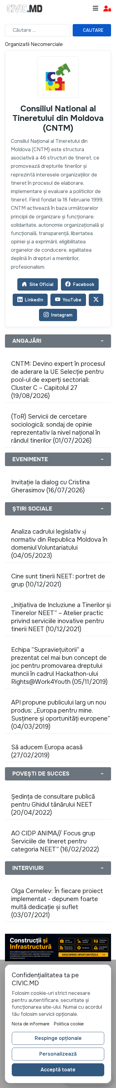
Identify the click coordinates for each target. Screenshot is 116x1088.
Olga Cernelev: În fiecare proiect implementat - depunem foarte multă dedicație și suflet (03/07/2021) (57, 903)
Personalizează (58, 1054)
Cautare (93, 30)
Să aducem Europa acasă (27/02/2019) (47, 751)
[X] (96, 300)
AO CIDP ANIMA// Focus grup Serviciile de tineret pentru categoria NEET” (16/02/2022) (55, 841)
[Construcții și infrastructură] (58, 947)
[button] (107, 9)
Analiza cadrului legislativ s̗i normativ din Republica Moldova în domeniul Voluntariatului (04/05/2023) (59, 544)
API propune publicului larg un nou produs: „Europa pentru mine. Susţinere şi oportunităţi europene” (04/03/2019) (60, 714)
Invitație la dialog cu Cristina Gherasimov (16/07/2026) (50, 486)
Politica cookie (69, 1024)
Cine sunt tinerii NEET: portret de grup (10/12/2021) (58, 580)
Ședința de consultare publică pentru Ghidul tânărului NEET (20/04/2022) (53, 805)
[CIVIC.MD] (25, 9)
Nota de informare (30, 1024)
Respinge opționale (58, 1038)
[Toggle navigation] (95, 8)
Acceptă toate (58, 1069)
